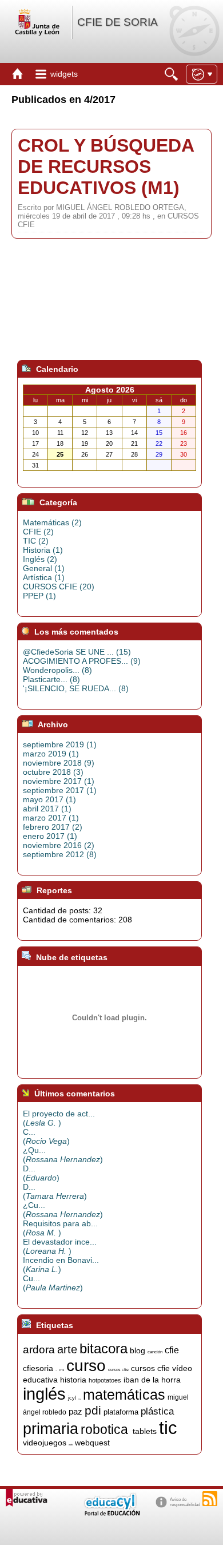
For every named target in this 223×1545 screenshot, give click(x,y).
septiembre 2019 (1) (60, 744)
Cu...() (53, 1283)
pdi (93, 1410)
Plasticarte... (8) (51, 679)
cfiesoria (38, 1368)
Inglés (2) (40, 559)
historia (73, 1379)
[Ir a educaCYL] (111, 1513)
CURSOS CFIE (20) (58, 586)
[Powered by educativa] (26, 1498)
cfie (172, 1350)
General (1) (44, 568)
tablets (145, 1431)
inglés (44, 1393)
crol (61, 1370)
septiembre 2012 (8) (60, 854)
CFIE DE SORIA (117, 22)
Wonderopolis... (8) (57, 670)
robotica (104, 1429)
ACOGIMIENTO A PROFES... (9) (82, 660)
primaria (50, 1428)
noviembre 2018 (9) (58, 762)
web (71, 1444)
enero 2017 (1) (50, 836)
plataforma (120, 1412)
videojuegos (44, 1442)
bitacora (103, 1348)
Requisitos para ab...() (60, 1228)
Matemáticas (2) (52, 522)
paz (75, 1411)
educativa (40, 1379)
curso (86, 1365)
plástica (157, 1411)
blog (137, 1350)
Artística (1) (44, 577)
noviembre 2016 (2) (58, 845)
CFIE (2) (38, 531)
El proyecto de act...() (59, 1118)
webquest (92, 1442)
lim (79, 1399)
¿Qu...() (63, 1155)
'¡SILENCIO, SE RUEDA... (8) (76, 688)
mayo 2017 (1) (49, 799)
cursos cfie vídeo (161, 1368)
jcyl (72, 1398)
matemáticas (124, 1394)
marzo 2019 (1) (51, 753)
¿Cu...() (63, 1210)
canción (155, 1351)
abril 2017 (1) (47, 808)
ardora (39, 1350)
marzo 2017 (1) (51, 817)
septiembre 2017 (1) (60, 790)
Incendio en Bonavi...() (61, 1264)
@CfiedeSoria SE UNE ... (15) (77, 651)
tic (168, 1427)
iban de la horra (152, 1379)
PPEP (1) (39, 595)
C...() (46, 1136)
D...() (41, 1173)
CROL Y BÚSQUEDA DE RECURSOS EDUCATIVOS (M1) (106, 166)
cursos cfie (118, 1370)
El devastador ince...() (60, 1246)
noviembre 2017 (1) (58, 781)
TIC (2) (36, 540)
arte (67, 1349)
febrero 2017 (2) (52, 826)
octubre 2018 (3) (53, 772)
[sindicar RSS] (209, 1498)
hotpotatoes (105, 1380)
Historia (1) (43, 549)
